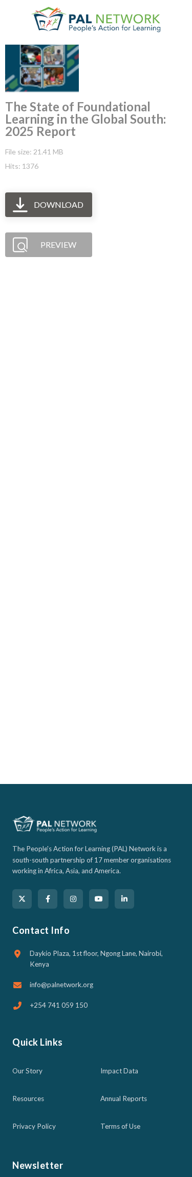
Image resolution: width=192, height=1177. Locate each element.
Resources (28, 1098)
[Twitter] (22, 899)
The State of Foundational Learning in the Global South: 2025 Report (85, 119)
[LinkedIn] (124, 899)
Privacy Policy (34, 1126)
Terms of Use (120, 1126)
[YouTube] (99, 899)
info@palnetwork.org (61, 984)
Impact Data (119, 1071)
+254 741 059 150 (59, 1005)
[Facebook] (47, 899)
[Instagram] (73, 899)
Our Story (27, 1071)
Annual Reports (123, 1098)
